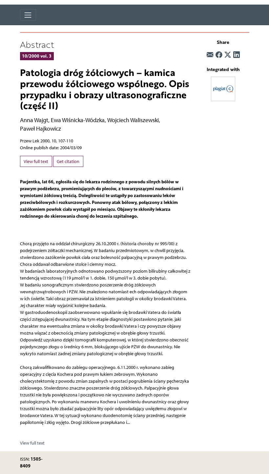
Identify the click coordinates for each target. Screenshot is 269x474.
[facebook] (219, 55)
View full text (36, 161)
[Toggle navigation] (28, 15)
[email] (210, 55)
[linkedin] (236, 55)
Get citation (68, 161)
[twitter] (227, 55)
